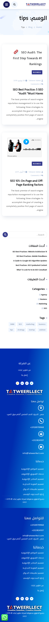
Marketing (43, 303)
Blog (30, 27)
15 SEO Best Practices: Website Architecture (30, 251)
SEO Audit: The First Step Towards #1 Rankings (27, 58)
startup (32, 329)
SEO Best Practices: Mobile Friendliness (31, 256)
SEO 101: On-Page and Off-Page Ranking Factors (26, 183)
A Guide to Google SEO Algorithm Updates (30, 260)
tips (11, 329)
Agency (44, 294)
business (42, 324)
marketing (30, 324)
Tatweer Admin (34, 80)
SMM (12, 324)
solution (42, 329)
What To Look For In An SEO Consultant (32, 269)
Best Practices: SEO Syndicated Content (31, 265)
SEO (45, 308)
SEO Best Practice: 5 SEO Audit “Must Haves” (28, 92)
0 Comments (36, 84)
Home (39, 27)
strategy (21, 329)
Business (37, 72)
